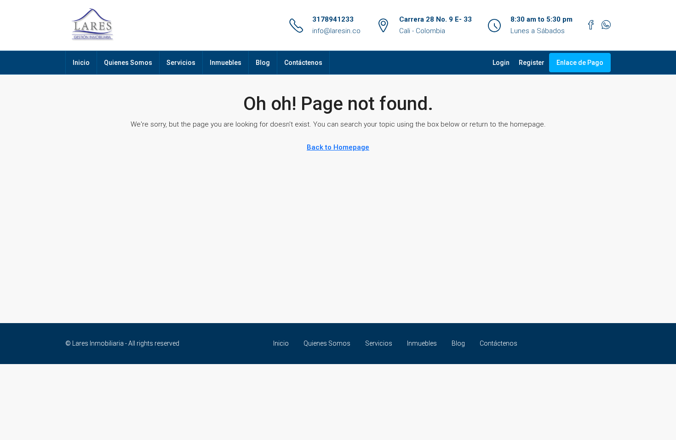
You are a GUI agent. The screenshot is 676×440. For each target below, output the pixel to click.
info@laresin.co (336, 31)
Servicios (180, 62)
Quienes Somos (128, 62)
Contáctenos (303, 62)
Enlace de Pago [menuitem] (579, 62)
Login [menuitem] (501, 62)
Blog (263, 62)
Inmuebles (225, 62)
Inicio (81, 62)
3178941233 (333, 19)
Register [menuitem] (531, 62)
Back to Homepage (338, 147)
